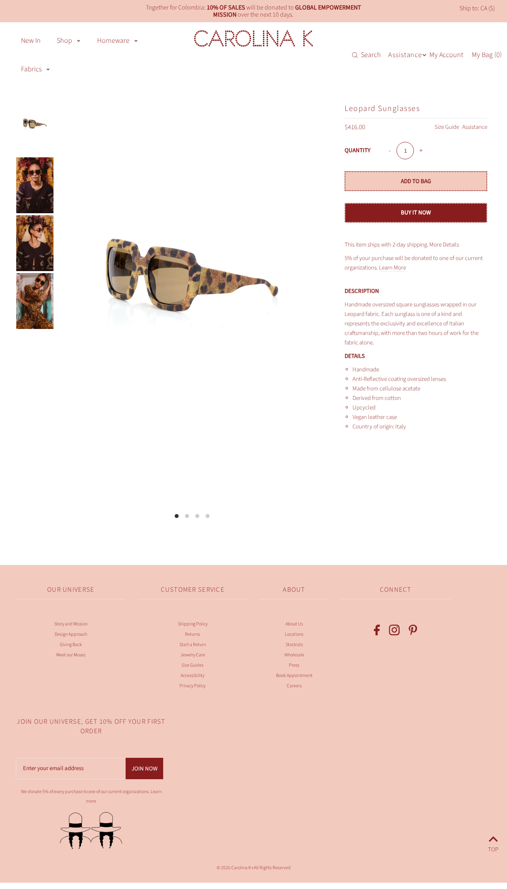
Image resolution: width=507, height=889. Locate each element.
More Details (444, 245)
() (487, 55)
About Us (294, 624)
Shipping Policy (193, 624)
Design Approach (71, 634)
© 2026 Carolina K (234, 867)
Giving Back (71, 644)
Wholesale (294, 655)
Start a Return (192, 644)
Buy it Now (416, 212)
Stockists (294, 644)
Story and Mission (71, 624)
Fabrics (31, 69)
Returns (192, 634)
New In (31, 41)
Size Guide (447, 127)
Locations (294, 634)
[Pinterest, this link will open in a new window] (413, 632)
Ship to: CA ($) (477, 8)
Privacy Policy (192, 686)
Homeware (113, 41)
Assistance (474, 127)
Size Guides (192, 665)
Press (294, 665)
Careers (294, 686)
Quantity (357, 150)
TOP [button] (493, 848)
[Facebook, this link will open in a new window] (377, 632)
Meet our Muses (71, 655)
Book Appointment (294, 675)
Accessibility (192, 675)
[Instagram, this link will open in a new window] (394, 632)
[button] (78, 40)
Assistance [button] (405, 55)
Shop (64, 41)
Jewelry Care (192, 655)
